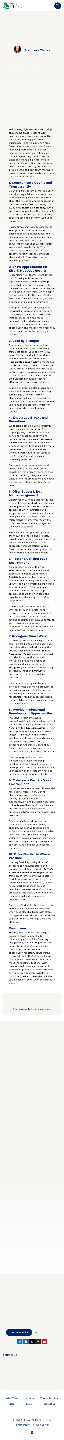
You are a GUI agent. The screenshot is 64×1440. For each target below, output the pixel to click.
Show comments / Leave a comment (32, 1009)
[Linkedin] (19, 1341)
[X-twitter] (32, 1341)
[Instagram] (38, 1341)
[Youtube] (44, 1341)
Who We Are (12, 1398)
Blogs (11, 1404)
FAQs (29, 1404)
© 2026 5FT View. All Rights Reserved (32, 1420)
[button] (58, 6)
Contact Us (49, 1404)
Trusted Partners (49, 1398)
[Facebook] (26, 1341)
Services (29, 1398)
